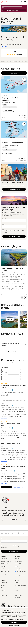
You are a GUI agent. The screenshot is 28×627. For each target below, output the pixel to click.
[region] (14, 617)
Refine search (13, 73)
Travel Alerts (4, 566)
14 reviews (19, 54)
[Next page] (25, 297)
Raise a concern (4, 595)
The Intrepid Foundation (20, 585)
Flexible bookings (5, 568)
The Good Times (18, 561)
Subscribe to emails (14, 551)
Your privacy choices (21, 571)
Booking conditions (5, 571)
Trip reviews (24, 61)
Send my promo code (14, 236)
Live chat (3, 585)
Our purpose (14, 519)
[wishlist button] (24, 79)
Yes (16, 533)
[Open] (12, 363)
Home (2, 13)
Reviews (3, 590)
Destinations (8, 13)
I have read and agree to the (14, 231)
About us (17, 558)
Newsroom (3, 592)
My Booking (4, 558)
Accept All (14, 622)
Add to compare (9, 110)
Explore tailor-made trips (14, 189)
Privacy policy (18, 568)
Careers (16, 566)
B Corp (16, 582)
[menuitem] (4, 2)
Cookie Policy (20, 619)
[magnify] (21, 2)
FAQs (19, 61)
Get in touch (4, 582)
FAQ (2, 587)
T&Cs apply (4, 547)
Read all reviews (6, 487)
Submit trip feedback (6, 561)
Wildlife (16, 592)
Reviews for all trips (18, 487)
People (16, 587)
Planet (16, 590)
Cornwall (9, 319)
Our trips (9, 61)
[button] (24, 79)
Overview (3, 61)
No (21, 533)
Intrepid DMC (18, 563)
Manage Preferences (14, 625)
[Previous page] (22, 297)
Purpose (17, 580)
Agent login (4, 574)
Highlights (14, 61)
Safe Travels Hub (5, 563)
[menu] (25, 2)
